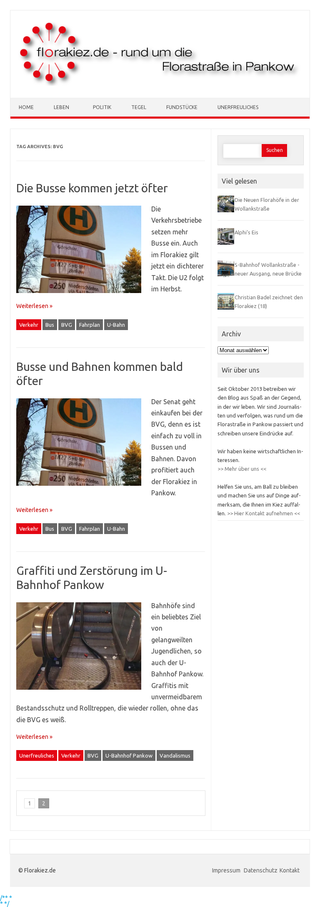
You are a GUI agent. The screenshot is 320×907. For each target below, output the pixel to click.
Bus (49, 325)
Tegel (138, 107)
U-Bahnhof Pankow (128, 755)
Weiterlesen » (34, 306)
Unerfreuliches (238, 107)
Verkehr (28, 325)
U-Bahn (116, 325)
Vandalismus (175, 755)
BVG (66, 325)
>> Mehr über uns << (242, 469)
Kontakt (290, 870)
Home (26, 107)
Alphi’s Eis (246, 232)
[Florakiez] (160, 83)
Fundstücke (182, 107)
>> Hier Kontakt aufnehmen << (263, 513)
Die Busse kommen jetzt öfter (92, 187)
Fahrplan (89, 325)
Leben (61, 107)
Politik (102, 107)
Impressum (227, 870)
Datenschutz (261, 870)
